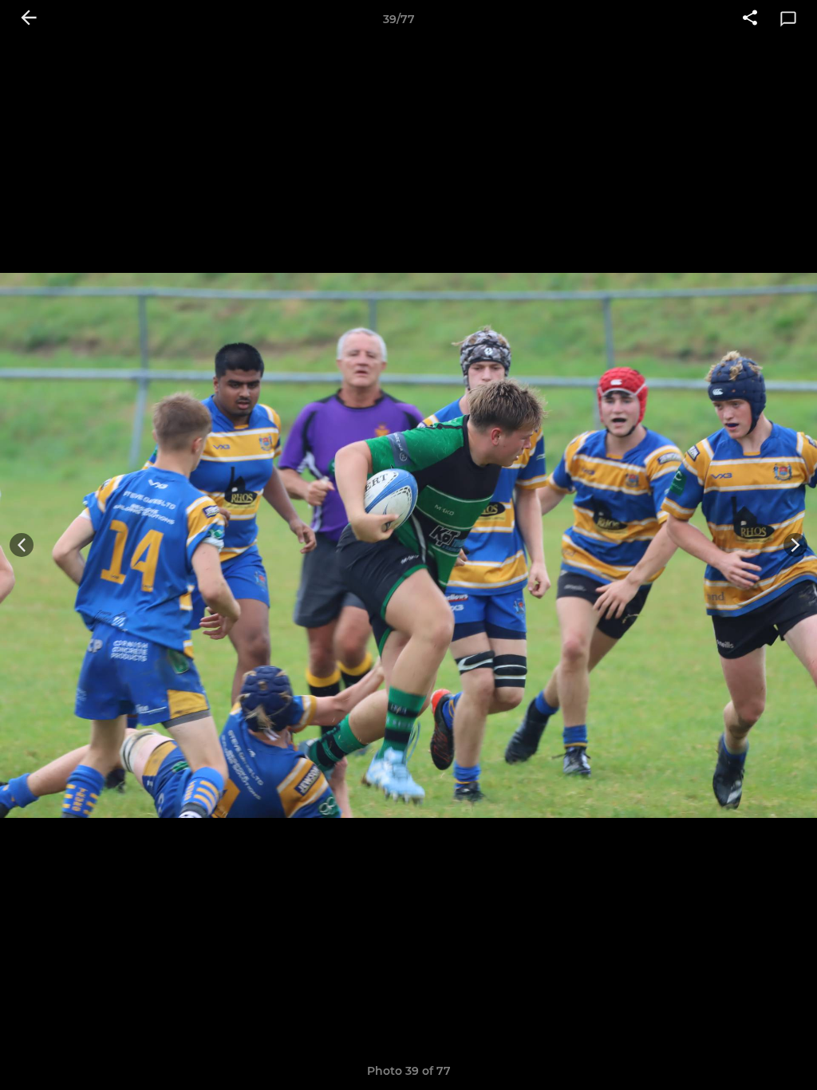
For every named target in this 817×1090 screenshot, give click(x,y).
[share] (750, 19)
